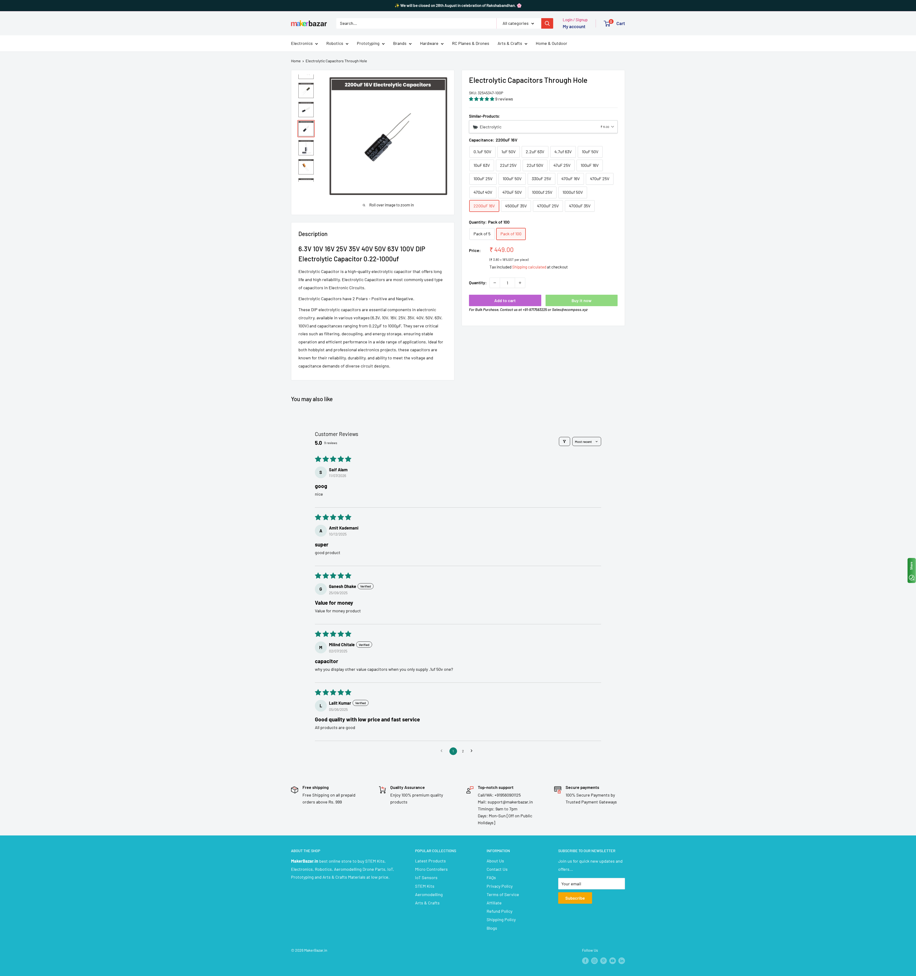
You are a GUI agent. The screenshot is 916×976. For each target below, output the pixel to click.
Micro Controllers (431, 869)
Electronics (302, 43)
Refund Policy (499, 911)
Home (296, 60)
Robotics (334, 43)
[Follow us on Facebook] (585, 960)
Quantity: (478, 282)
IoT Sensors (426, 877)
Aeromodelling (429, 894)
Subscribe (575, 898)
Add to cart (505, 300)
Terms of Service (503, 894)
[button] (482, 98)
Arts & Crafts (510, 43)
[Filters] (564, 441)
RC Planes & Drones (470, 43)
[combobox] (543, 126)
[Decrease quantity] (495, 283)
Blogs (492, 928)
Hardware (429, 43)
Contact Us (497, 869)
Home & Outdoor (551, 43)
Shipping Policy (501, 919)
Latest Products (430, 860)
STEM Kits (424, 886)
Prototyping (368, 43)
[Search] (547, 23)
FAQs (491, 877)
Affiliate (494, 902)
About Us (495, 860)
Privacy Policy (500, 886)
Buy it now (582, 300)
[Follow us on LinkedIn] (621, 960)
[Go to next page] (473, 751)
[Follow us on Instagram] (594, 960)
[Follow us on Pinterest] (603, 960)
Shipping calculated (529, 266)
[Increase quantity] (520, 283)
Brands (399, 43)
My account (574, 26)
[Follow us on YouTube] (612, 960)
